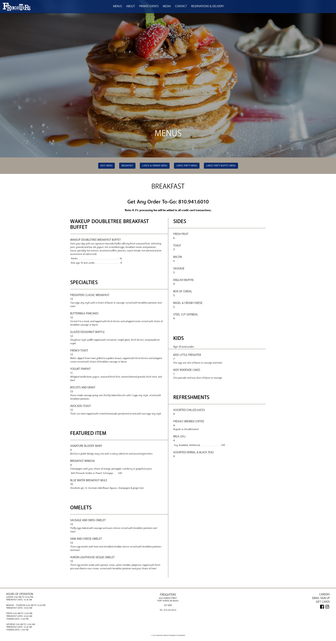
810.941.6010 (170, 610)
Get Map (168, 605)
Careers (324, 594)
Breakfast (127, 165)
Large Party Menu (186, 165)
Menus (117, 6)
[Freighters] (17, 8)
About (130, 6)
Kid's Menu (106, 165)
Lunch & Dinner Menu (154, 165)
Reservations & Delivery (207, 6)
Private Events (149, 6)
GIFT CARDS (323, 602)
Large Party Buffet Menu (221, 165)
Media (167, 6)
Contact (181, 6)
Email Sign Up (321, 598)
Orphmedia (181, 635)
